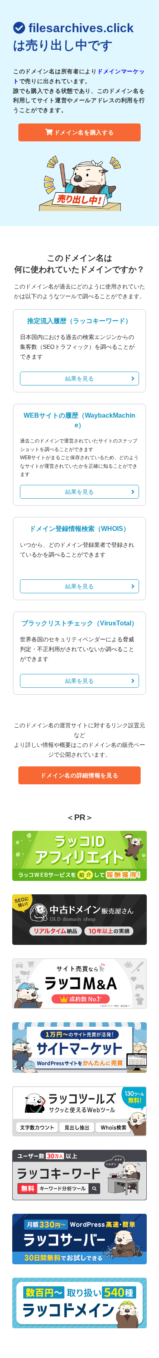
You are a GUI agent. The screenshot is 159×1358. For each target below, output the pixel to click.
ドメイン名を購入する (84, 132)
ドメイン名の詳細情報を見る (79, 775)
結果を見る (79, 378)
